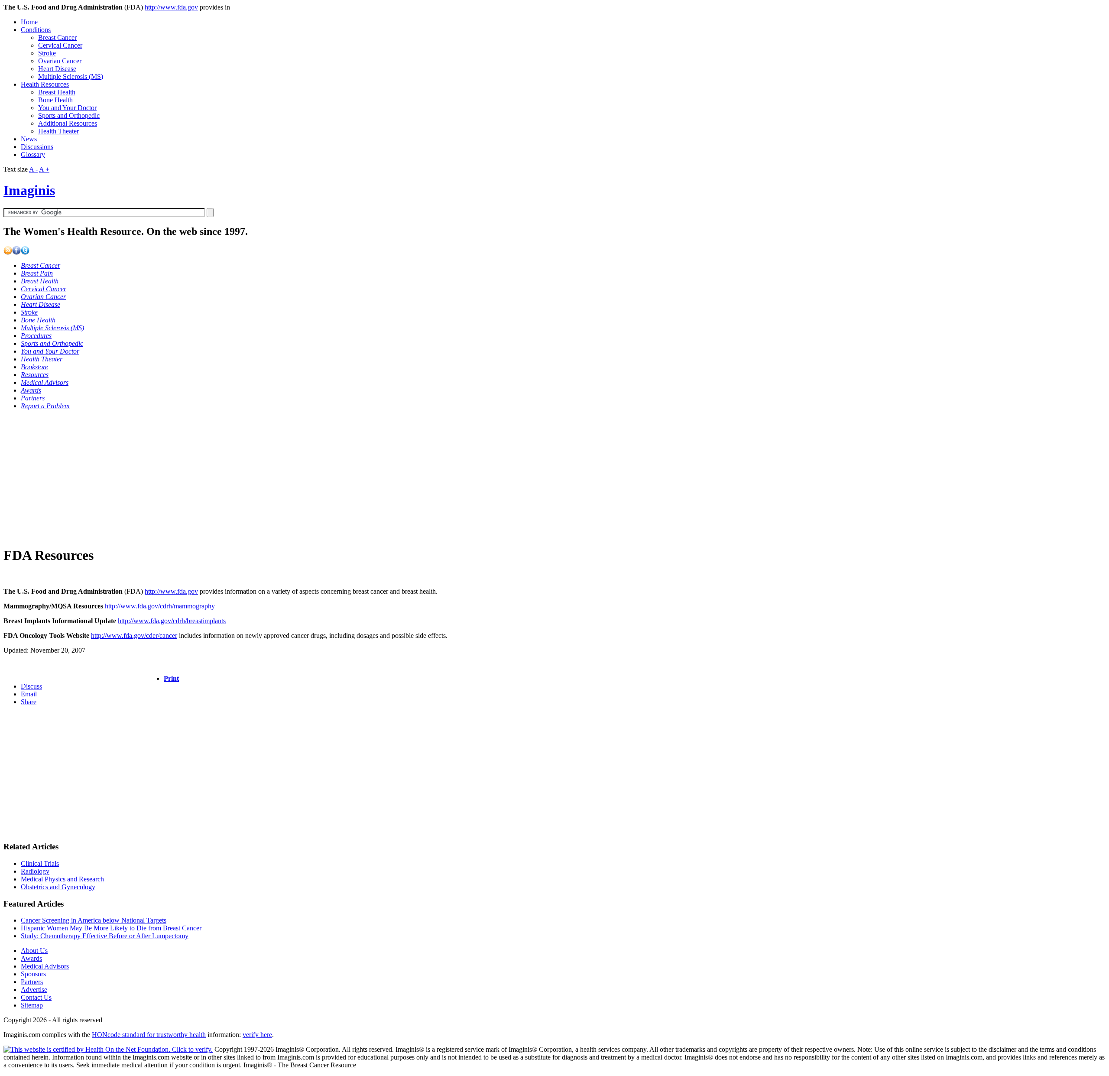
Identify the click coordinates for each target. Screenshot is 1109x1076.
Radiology (35, 871)
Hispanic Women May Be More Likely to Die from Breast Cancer (111, 928)
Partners (32, 981)
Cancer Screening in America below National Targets (93, 920)
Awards (31, 958)
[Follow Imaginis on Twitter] (25, 252)
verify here (257, 1034)
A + (44, 169)
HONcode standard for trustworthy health (149, 1034)
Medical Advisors (45, 966)
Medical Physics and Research (62, 879)
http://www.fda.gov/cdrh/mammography (160, 606)
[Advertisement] (263, 477)
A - (33, 169)
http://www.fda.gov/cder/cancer (134, 635)
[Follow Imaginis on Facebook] (16, 252)
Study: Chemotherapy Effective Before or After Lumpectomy (104, 935)
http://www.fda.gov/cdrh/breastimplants (172, 620)
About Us (34, 950)
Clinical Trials (40, 863)
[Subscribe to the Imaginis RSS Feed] (7, 252)
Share (28, 701)
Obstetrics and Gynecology (58, 887)
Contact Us (36, 997)
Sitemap (32, 1005)
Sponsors (33, 974)
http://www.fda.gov (171, 7)
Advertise (34, 989)
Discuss (31, 686)
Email (29, 694)
